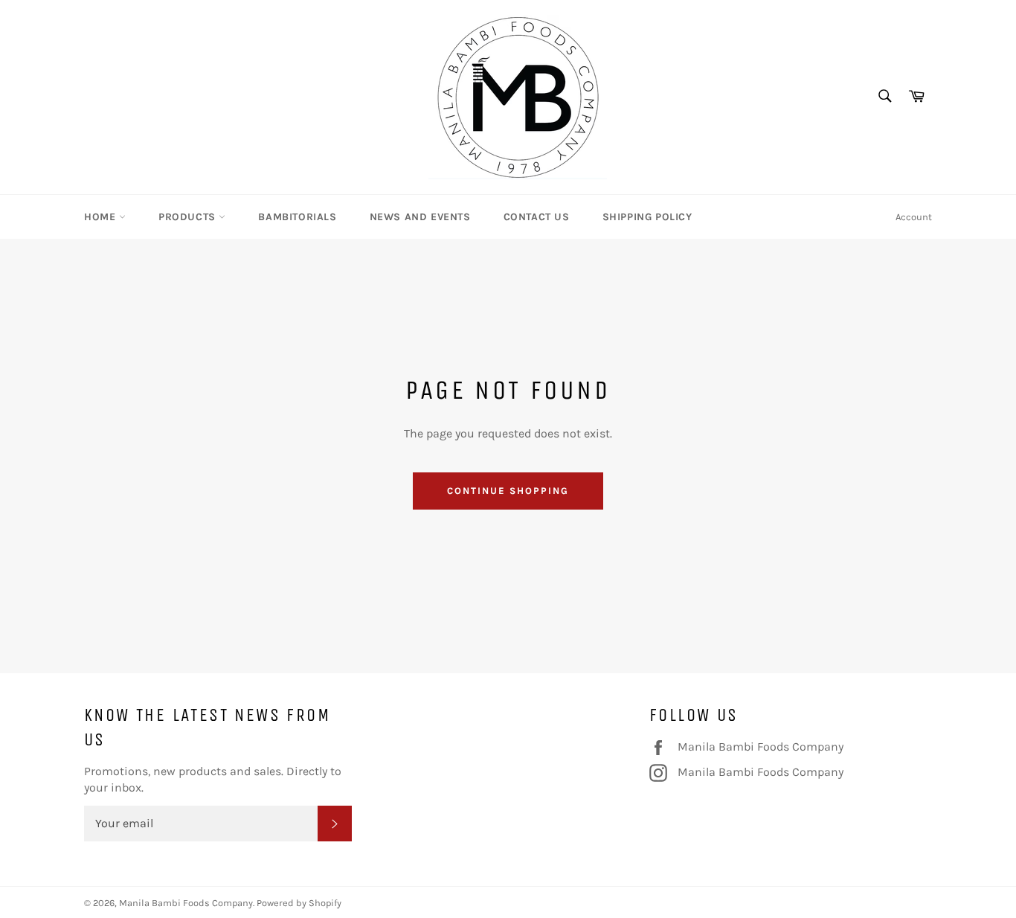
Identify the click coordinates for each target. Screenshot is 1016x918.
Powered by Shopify (299, 902)
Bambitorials (297, 217)
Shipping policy (647, 217)
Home (101, 217)
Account (914, 216)
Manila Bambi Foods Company (760, 746)
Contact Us (537, 217)
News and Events (420, 217)
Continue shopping (507, 490)
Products (188, 217)
